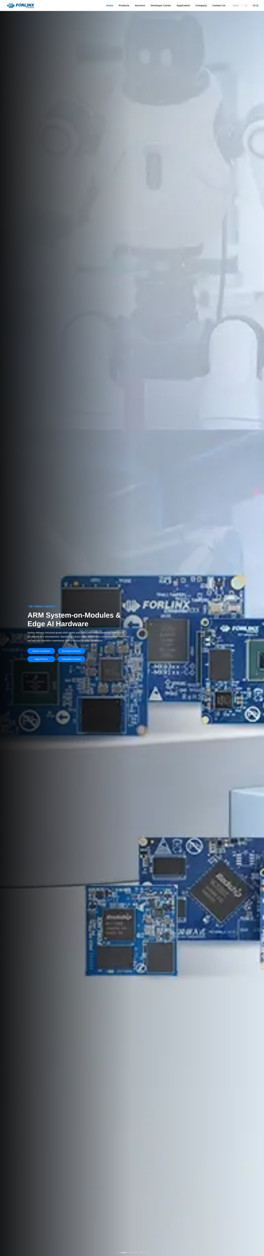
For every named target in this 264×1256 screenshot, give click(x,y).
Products (124, 5)
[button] (117, 1252)
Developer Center (161, 5)
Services (140, 5)
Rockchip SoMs (41, 653)
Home (109, 5)
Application (183, 5)
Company (201, 5)
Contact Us (218, 5)
